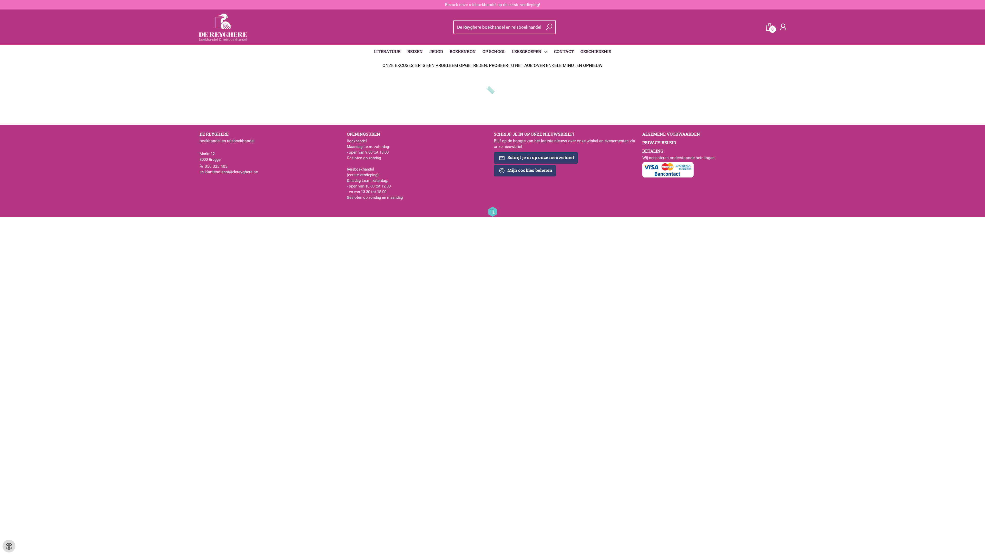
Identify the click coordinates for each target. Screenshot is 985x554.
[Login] (783, 27)
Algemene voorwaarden (671, 134)
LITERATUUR (387, 51)
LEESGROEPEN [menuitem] (527, 51)
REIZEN (415, 51)
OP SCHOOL (493, 51)
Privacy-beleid (659, 142)
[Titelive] (492, 211)
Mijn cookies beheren (529, 170)
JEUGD (436, 51)
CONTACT (564, 51)
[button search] (549, 27)
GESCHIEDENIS (595, 51)
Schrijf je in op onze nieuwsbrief (540, 157)
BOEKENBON (463, 51)
